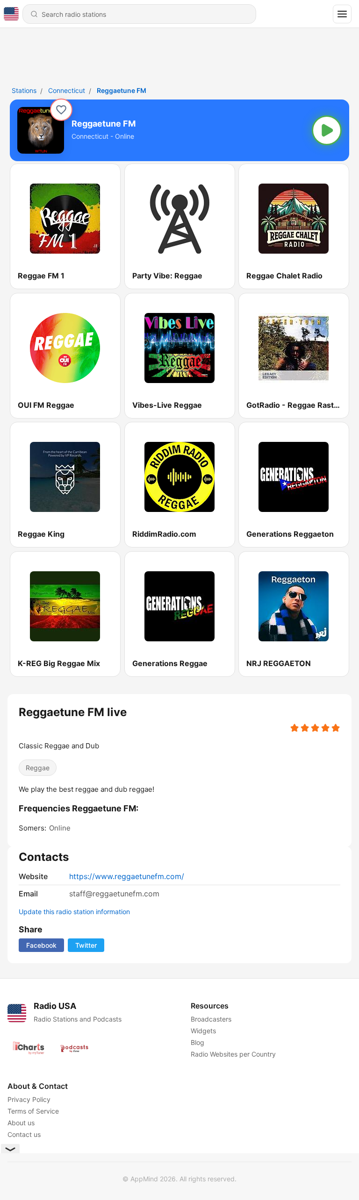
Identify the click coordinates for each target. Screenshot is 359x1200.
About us (21, 1123)
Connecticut (66, 90)
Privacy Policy (28, 1099)
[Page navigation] (342, 14)
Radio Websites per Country (233, 1054)
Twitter (86, 945)
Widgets (203, 1031)
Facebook (41, 945)
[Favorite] (61, 110)
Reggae (38, 768)
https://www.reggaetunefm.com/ (126, 876)
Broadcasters (211, 1019)
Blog (197, 1042)
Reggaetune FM (121, 90)
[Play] (327, 130)
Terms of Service (33, 1111)
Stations (24, 90)
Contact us (24, 1134)
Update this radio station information (74, 912)
